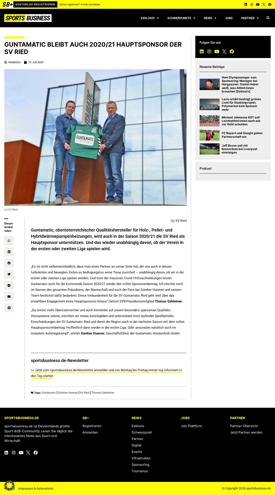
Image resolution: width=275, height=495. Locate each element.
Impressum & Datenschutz (35, 488)
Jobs (229, 18)
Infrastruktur (141, 458)
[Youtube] (258, 5)
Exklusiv (148, 18)
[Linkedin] (246, 5)
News (208, 18)
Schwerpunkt (142, 432)
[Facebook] (270, 5)
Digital (136, 445)
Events (137, 452)
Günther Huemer (68, 392)
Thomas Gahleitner (103, 392)
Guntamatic (49, 392)
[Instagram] (252, 5)
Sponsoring (140, 465)
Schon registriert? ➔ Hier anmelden (80, 4)
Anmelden (90, 432)
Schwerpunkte (179, 18)
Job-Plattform (191, 426)
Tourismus (140, 471)
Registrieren (91, 426)
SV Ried (84, 392)
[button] (268, 18)
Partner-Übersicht (244, 426)
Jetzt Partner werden (246, 432)
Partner (248, 18)
